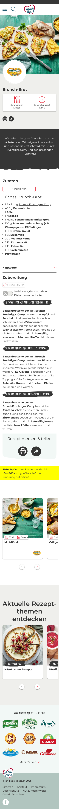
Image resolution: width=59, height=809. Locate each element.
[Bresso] (11, 723)
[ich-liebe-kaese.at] (8, 773)
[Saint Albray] (29, 738)
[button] (11, 118)
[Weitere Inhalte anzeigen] (37, 567)
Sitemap (8, 786)
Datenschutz (11, 790)
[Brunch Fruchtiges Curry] (14, 72)
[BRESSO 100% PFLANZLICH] (29, 723)
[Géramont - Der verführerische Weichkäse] (48, 752)
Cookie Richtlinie (13, 794)
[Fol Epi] (10, 738)
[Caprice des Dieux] (11, 752)
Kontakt (22, 786)
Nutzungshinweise (35, 790)
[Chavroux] (48, 738)
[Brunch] (48, 723)
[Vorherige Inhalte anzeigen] (22, 567)
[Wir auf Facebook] (6, 802)
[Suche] (14, 9)
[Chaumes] (29, 752)
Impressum (38, 786)
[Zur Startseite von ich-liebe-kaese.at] (29, 9)
